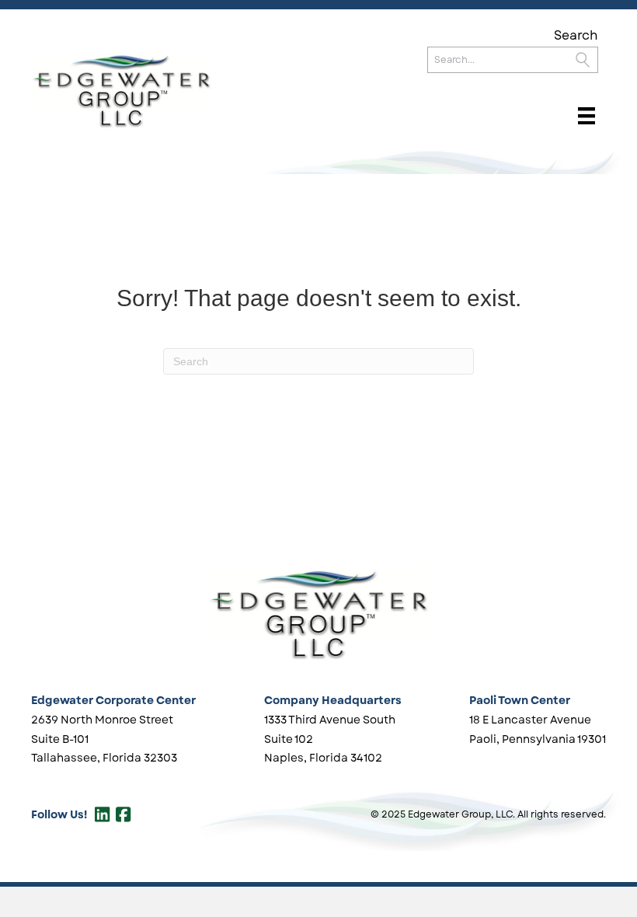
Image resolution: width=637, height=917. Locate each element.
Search (576, 35)
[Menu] (586, 115)
